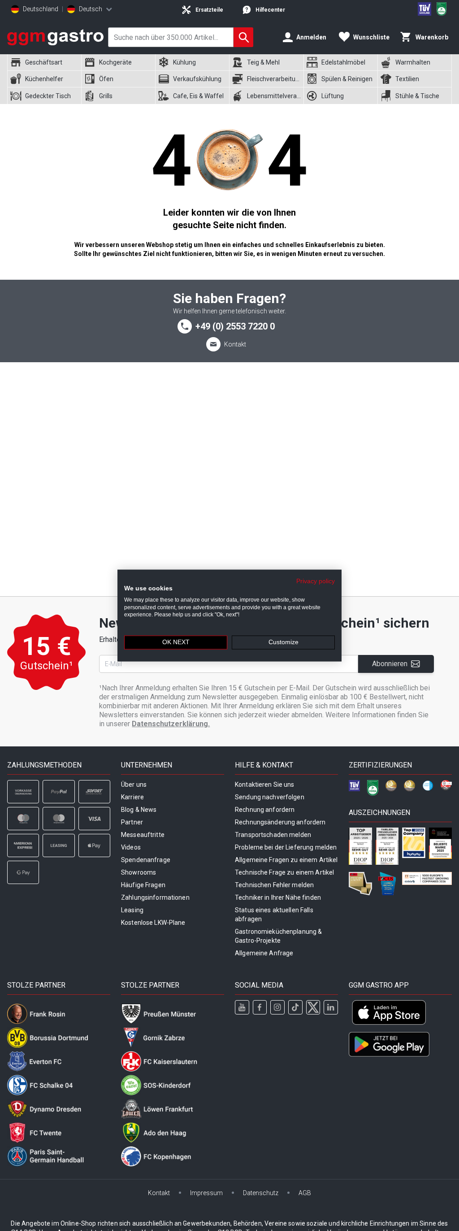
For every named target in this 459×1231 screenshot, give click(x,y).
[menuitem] (44, 62)
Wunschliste (371, 37)
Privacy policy (315, 581)
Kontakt (235, 344)
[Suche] (243, 37)
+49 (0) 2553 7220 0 (235, 326)
